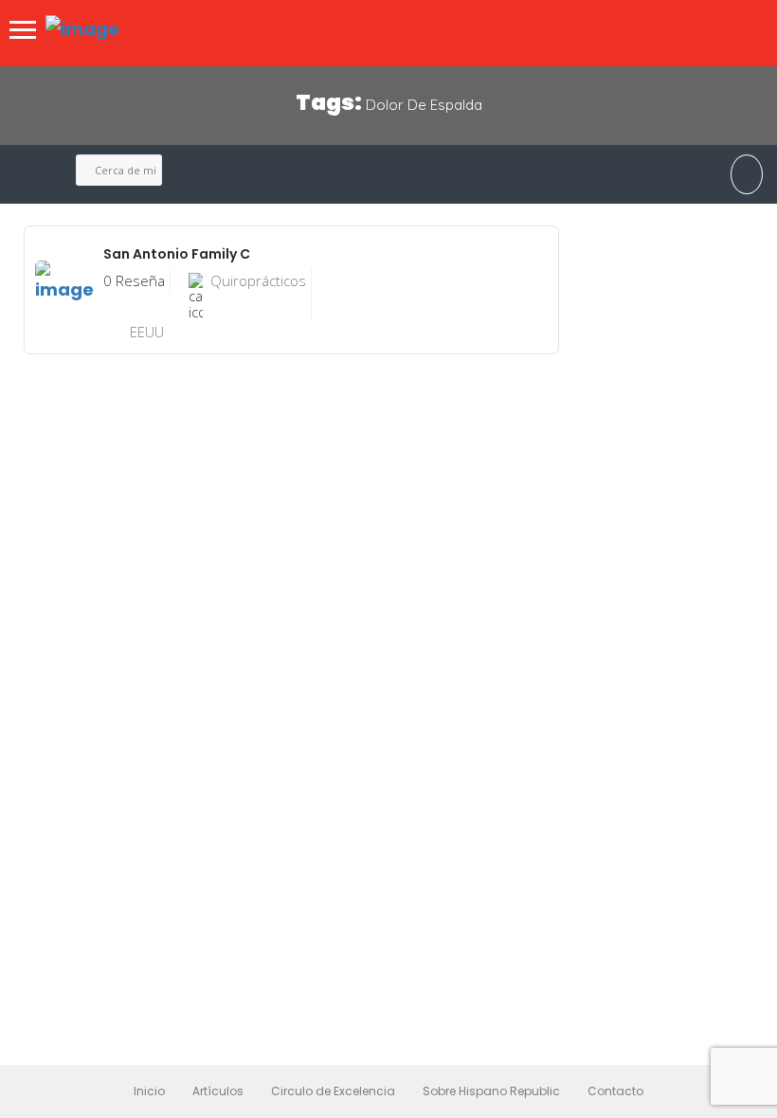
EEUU (147, 331)
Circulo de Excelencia (333, 1091)
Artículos (218, 1091)
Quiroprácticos (258, 280)
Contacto (615, 1091)
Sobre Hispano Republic (491, 1091)
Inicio (149, 1091)
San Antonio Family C (176, 253)
